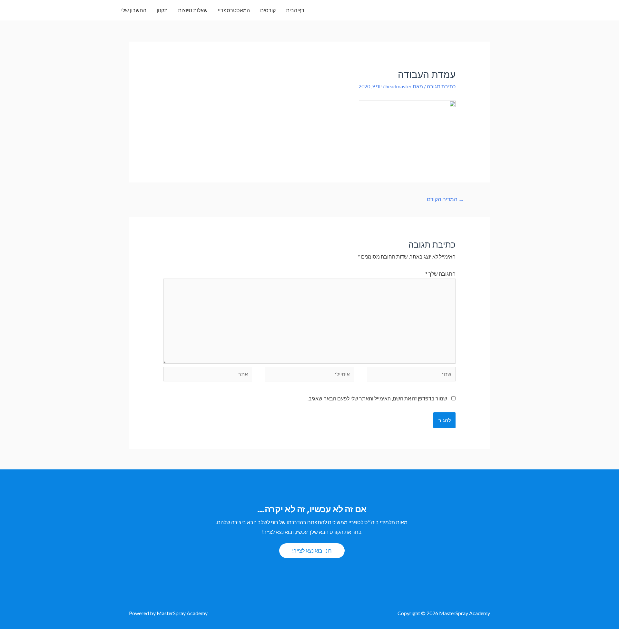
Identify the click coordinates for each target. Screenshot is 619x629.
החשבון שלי (133, 10)
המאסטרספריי (234, 10)
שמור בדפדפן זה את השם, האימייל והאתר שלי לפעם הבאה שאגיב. (377, 398)
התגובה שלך (440, 273)
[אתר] (207, 375)
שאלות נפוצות (193, 10)
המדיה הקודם (445, 199)
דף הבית (295, 10)
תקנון (162, 10)
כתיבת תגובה (441, 86)
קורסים (268, 10)
